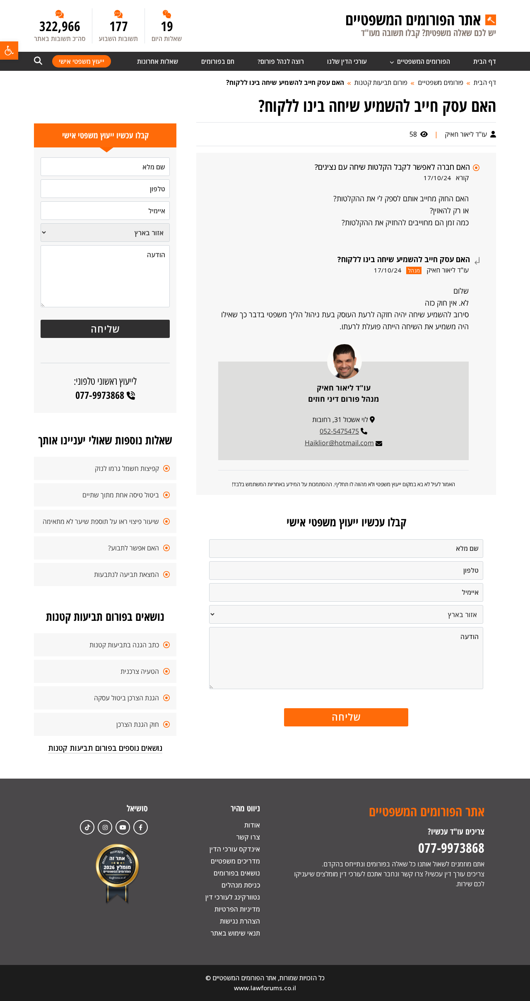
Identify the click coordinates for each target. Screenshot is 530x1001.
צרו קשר (248, 837)
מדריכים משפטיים (235, 861)
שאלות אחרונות (157, 61)
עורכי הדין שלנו (347, 61)
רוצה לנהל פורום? (281, 61)
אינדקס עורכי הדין (235, 849)
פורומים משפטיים (440, 82)
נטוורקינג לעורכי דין (232, 897)
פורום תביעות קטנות (380, 82)
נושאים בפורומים (237, 873)
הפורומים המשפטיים (422, 61)
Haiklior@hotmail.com (339, 442)
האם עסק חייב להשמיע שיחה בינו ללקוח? (285, 82)
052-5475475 (339, 431)
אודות (252, 825)
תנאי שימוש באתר (235, 933)
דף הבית (484, 61)
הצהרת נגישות (240, 921)
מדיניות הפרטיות (237, 909)
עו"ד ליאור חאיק (467, 134)
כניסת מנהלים (241, 885)
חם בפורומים (217, 61)
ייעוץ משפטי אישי (81, 61)
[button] (9, 50)
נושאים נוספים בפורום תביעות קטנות (105, 748)
